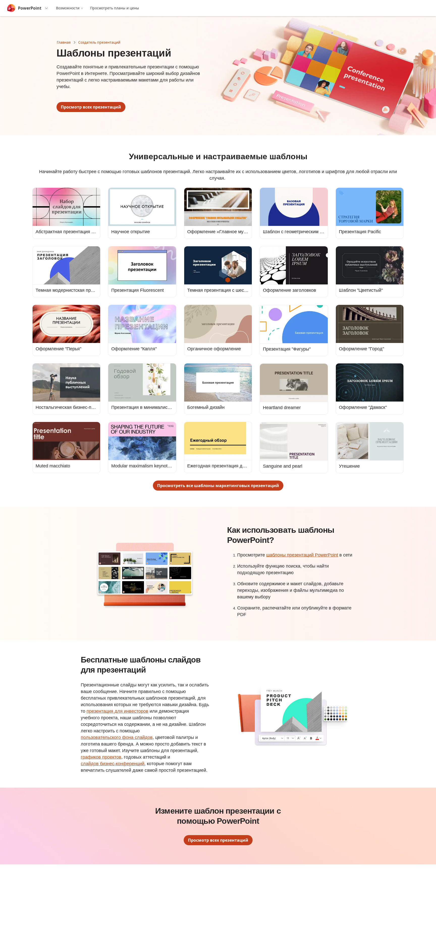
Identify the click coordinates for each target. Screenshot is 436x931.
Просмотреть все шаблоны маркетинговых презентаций (218, 485)
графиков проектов (101, 757)
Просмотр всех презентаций (91, 107)
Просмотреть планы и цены (114, 8)
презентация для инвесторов (117, 711)
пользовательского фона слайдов (117, 737)
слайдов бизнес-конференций (112, 763)
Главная (64, 42)
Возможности (67, 8)
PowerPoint (29, 8)
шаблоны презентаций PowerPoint (302, 554)
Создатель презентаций (99, 42)
